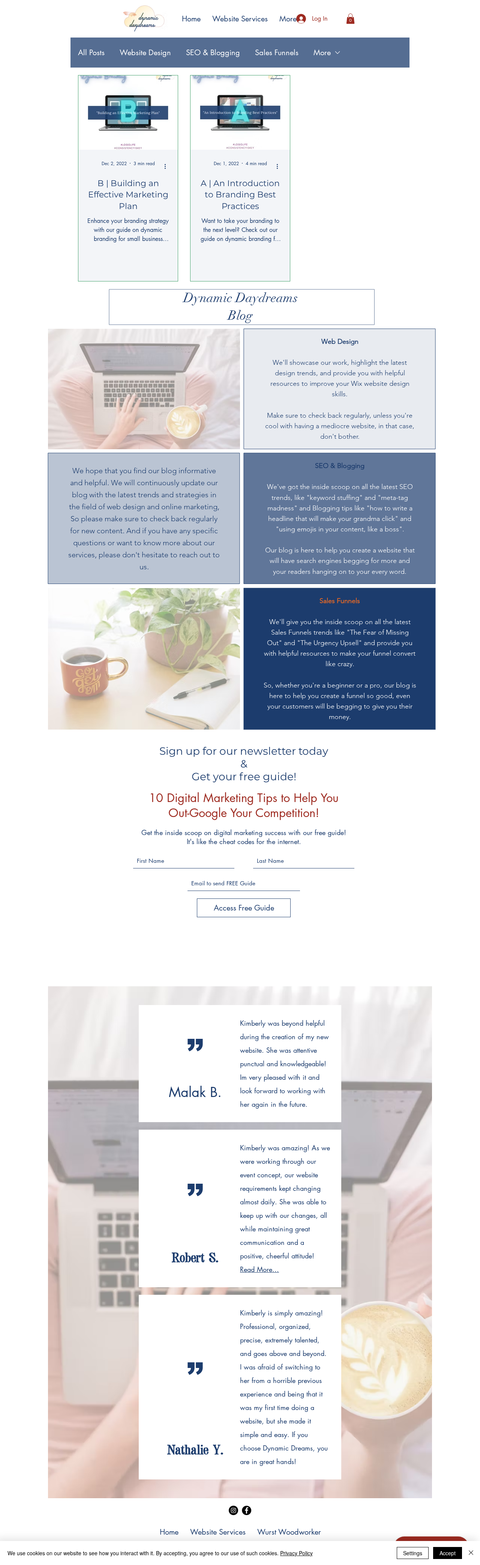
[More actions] (167, 166)
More (322, 52)
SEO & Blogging (213, 52)
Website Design (145, 52)
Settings (412, 1553)
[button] (350, 19)
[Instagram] (233, 1510)
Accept (448, 1553)
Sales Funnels (276, 52)
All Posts (91, 52)
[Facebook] (246, 1510)
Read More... (259, 1269)
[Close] (471, 1553)
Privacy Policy (296, 1553)
